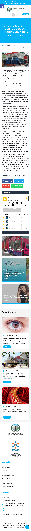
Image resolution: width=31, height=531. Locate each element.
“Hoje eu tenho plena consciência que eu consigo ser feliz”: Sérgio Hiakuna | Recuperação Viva (14, 273)
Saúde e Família (7, 478)
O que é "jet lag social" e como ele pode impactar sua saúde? (15, 297)
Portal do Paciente (8, 486)
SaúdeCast (5, 481)
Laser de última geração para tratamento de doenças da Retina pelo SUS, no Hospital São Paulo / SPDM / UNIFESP (14, 341)
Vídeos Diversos (7, 483)
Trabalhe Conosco (7, 489)
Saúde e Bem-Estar (8, 475)
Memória (4, 470)
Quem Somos (6, 467)
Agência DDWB (21, 527)
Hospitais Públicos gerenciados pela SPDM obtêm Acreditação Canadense (15, 376)
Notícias (4, 473)
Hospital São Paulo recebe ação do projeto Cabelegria (13, 249)
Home (4, 46)
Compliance (5, 517)
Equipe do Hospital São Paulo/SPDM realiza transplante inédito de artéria (15, 411)
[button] (2, 6)
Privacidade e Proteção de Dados (12, 514)
